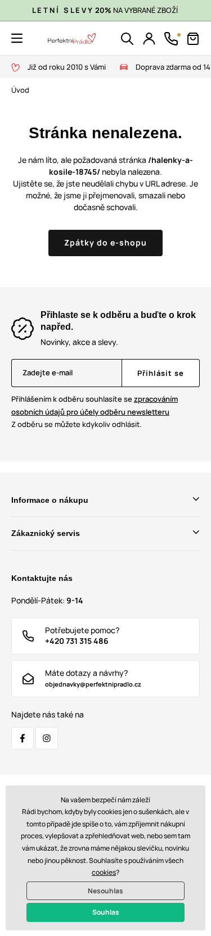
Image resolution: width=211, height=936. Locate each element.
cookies (104, 872)
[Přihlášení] (149, 39)
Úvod (20, 90)
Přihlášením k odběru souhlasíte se (94, 405)
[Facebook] (22, 738)
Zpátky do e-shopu (105, 242)
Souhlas (105, 912)
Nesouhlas (105, 891)
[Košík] (193, 39)
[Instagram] (46, 738)
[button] (17, 38)
